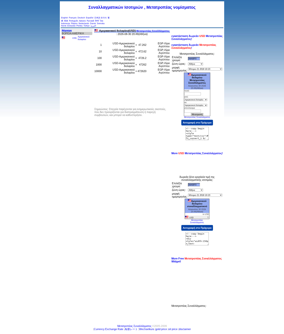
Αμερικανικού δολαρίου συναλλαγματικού (197, 204)
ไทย (101, 21)
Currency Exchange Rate (108, 329)
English (64, 18)
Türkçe (86, 26)
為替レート (131, 329)
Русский (90, 21)
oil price (173, 329)
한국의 (104, 18)
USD (74, 38)
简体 (66, 21)
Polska (79, 26)
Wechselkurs (146, 329)
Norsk (63, 26)
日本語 (97, 18)
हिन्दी (97, 21)
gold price (161, 329)
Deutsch (81, 18)
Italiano (82, 21)
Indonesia (65, 23)
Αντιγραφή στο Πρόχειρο (197, 122)
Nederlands (84, 23)
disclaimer (185, 329)
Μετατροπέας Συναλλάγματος (134, 31)
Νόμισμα (67, 30)
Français (73, 18)
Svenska (101, 23)
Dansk (93, 23)
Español (89, 18)
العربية (93, 26)
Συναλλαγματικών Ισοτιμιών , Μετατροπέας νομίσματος (142, 7)
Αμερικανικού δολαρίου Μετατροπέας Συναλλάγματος (197, 79)
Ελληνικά (71, 26)
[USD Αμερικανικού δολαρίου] (63, 38)
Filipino (74, 23)
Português (73, 21)
